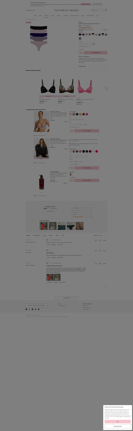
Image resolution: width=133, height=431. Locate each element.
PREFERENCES (118, 426)
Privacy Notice (119, 416)
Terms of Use (127, 416)
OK (117, 421)
